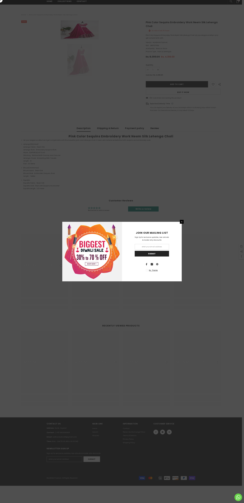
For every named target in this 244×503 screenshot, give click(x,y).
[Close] (182, 222)
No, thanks (153, 270)
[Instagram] (152, 264)
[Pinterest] (157, 264)
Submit (152, 253)
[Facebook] (146, 264)
